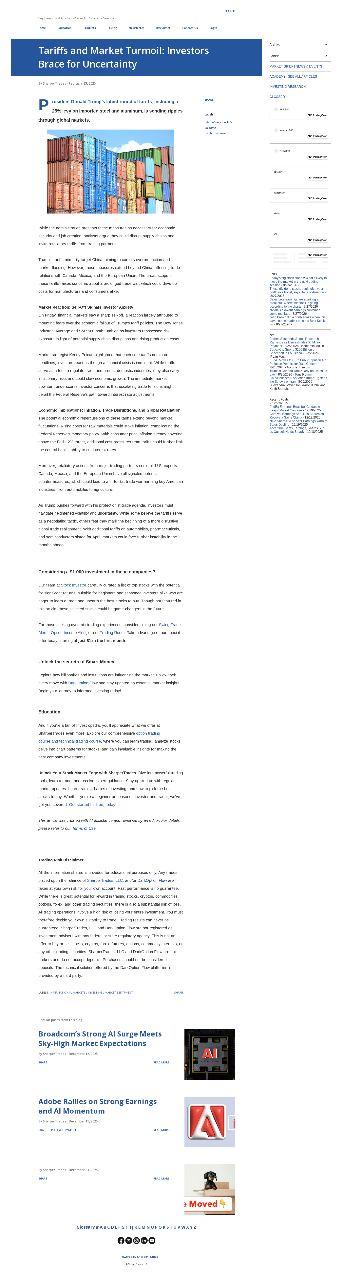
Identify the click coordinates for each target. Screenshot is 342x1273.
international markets (218, 122)
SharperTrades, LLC (105, 880)
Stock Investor (73, 585)
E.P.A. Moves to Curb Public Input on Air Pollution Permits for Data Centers (298, 362)
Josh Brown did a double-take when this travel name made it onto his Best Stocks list (298, 321)
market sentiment (216, 133)
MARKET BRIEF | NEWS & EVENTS (296, 66)
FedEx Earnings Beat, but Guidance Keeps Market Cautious (295, 408)
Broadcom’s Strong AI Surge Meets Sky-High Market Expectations (100, 1038)
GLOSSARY (278, 96)
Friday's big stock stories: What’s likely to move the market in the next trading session (298, 281)
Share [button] (209, 99)
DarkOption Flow (83, 683)
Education (65, 28)
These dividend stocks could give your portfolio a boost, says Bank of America (297, 290)
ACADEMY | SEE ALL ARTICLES (293, 76)
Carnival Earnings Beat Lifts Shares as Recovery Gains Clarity (297, 415)
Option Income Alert (68, 632)
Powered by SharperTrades (139, 1257)
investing (210, 128)
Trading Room (112, 632)
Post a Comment (64, 1130)
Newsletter (136, 28)
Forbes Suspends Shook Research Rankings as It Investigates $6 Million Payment (296, 342)
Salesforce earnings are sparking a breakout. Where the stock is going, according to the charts (294, 303)
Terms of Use (84, 828)
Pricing (112, 28)
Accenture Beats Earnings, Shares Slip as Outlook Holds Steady (297, 429)
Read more (161, 1062)
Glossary (86, 1227)
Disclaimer (163, 28)
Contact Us (190, 28)
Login (213, 28)
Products (90, 28)
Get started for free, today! (92, 804)
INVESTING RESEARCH (288, 86)
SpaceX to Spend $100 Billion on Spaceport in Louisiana (293, 351)
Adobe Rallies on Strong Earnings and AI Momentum (97, 1106)
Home (42, 28)
